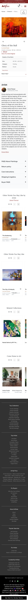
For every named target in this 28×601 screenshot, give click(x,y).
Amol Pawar (14, 440)
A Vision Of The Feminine (14, 566)
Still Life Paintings (14, 428)
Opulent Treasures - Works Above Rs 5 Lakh (14, 481)
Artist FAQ (14, 550)
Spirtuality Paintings (14, 426)
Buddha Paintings (14, 412)
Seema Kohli (14, 456)
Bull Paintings (14, 531)
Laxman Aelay (14, 449)
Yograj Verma (14, 463)
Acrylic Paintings (14, 408)
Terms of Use (14, 498)
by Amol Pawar (5, 48)
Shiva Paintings (14, 538)
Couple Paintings (14, 415)
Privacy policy (14, 500)
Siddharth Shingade (14, 458)
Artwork (9, 11)
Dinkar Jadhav (14, 445)
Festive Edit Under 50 (14, 564)
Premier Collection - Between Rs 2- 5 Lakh (14, 479)
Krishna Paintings (14, 536)
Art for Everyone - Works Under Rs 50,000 (14, 473)
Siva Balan (14, 460)
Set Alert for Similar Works (14, 598)
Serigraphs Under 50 (14, 562)
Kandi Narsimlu (14, 447)
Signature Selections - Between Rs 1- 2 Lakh (14, 477)
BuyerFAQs (14, 496)
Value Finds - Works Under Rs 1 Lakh (14, 475)
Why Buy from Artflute (14, 491)
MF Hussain (14, 452)
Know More (5, 152)
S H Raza (14, 454)
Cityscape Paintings (14, 414)
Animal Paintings (14, 410)
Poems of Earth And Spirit (14, 570)
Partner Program (14, 519)
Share (23, 13)
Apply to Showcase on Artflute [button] (14, 552)
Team (14, 514)
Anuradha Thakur (14, 442)
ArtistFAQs (14, 502)
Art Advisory (14, 493)
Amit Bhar (14, 438)
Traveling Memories (14, 568)
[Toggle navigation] (25, 6)
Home (3, 11)
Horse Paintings (14, 535)
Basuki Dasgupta (14, 444)
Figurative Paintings (14, 417)
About (14, 512)
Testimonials (14, 517)
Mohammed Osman (14, 451)
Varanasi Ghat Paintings (14, 540)
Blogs (14, 494)
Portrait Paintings (14, 424)
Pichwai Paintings (14, 423)
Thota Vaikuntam (14, 461)
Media (14, 515)
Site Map (14, 521)
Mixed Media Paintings (14, 419)
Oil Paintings (14, 421)
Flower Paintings (14, 533)
